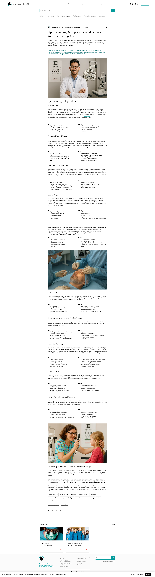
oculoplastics (52, 501)
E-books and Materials (65, 564)
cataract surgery (83, 494)
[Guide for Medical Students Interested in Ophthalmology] (77, 533)
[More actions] (106, 27)
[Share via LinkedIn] (56, 510)
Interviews (102, 16)
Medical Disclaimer (81, 561)
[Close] (153, 574)
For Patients (51, 16)
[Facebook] (130, 4)
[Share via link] (60, 510)
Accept (148, 574)
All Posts (42, 16)
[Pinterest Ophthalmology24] (81, 571)
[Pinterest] (135, 4)
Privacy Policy (63, 574)
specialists (79, 498)
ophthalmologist (53, 494)
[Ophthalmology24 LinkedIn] (137, 4)
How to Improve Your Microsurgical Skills (48, 544)
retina (98, 498)
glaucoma (73, 494)
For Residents (77, 16)
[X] (79, 571)
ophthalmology (64, 494)
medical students (53, 498)
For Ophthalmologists (63, 16)
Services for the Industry (65, 561)
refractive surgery (89, 498)
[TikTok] (83, 571)
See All (113, 524)
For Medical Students (90, 16)
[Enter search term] (113, 10)
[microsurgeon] (51, 533)
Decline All (140, 574)
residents (93, 494)
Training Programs (64, 560)
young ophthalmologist (67, 498)
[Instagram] (133, 4)
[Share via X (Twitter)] (52, 510)
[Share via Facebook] (48, 510)
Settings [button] (132, 574)
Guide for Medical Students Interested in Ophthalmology (76, 544)
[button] (100, 4)
